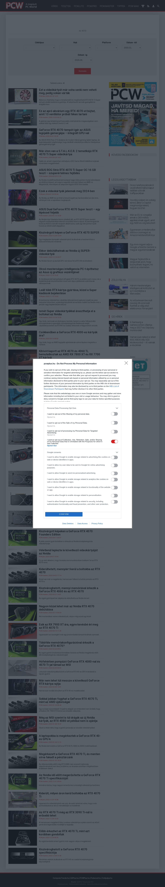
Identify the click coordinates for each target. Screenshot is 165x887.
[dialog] (82, 443)
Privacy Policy (97, 523)
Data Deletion (67, 523)
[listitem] (82, 408)
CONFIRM (64, 514)
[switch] (114, 414)
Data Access (82, 523)
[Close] (127, 363)
